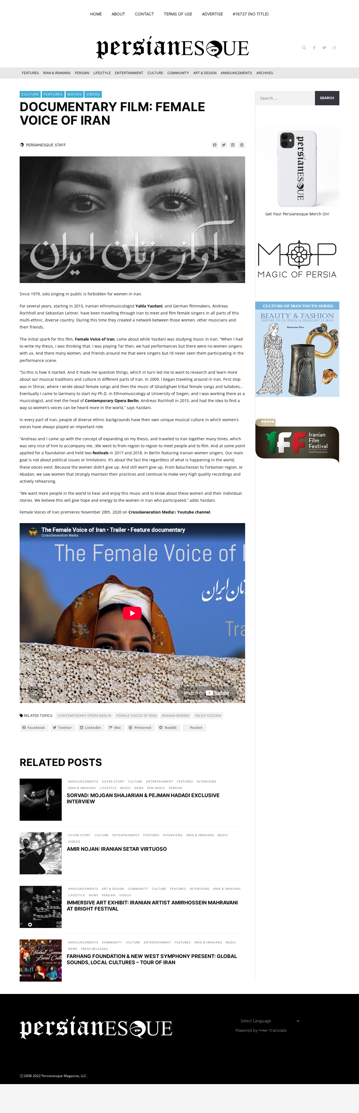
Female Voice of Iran (94, 339)
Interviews (206, 781)
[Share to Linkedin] (232, 145)
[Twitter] (324, 48)
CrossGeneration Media (151, 512)
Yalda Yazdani (148, 306)
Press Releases (94, 948)
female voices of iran (136, 715)
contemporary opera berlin (84, 715)
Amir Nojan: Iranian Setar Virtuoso (117, 849)
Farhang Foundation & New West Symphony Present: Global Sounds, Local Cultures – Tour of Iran (152, 959)
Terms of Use (178, 14)
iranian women (175, 715)
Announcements (236, 73)
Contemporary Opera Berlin (112, 400)
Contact (144, 14)
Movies (74, 94)
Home (96, 14)
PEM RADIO (156, 788)
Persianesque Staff (46, 145)
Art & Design (205, 73)
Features (30, 73)
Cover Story (113, 781)
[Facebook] (314, 48)
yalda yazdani (208, 715)
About (118, 14)
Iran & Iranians (57, 73)
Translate (278, 1030)
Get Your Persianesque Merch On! (297, 213)
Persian (82, 73)
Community (178, 73)
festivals (101, 452)
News (139, 788)
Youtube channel (193, 512)
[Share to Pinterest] (241, 145)
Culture (155, 73)
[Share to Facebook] (214, 145)
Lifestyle (102, 73)
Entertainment (129, 73)
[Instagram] (334, 48)
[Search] (304, 48)
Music (125, 788)
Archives (264, 73)
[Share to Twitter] (223, 145)
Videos (93, 94)
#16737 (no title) (251, 14)
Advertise (212, 14)
